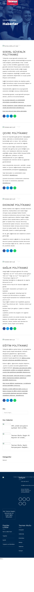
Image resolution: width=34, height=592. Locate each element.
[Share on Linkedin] (11, 116)
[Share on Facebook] (4, 116)
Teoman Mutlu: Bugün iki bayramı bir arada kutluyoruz (20, 437)
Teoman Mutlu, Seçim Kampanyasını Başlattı (19, 446)
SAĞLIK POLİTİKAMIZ (15, 267)
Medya (20, 542)
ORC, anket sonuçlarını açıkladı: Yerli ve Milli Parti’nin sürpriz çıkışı (19, 427)
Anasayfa (21, 529)
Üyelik (4, 540)
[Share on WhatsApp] (14, 116)
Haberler (21, 546)
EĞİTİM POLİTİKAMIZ (15, 345)
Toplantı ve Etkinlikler (9, 544)
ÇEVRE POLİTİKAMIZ (15, 133)
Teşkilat (5, 536)
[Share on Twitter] (7, 116)
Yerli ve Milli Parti (7, 531)
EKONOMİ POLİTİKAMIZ (17, 204)
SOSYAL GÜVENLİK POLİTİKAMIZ (14, 53)
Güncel (5, 460)
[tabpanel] (17, 340)
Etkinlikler (21, 538)
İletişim (21, 550)
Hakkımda (21, 534)
